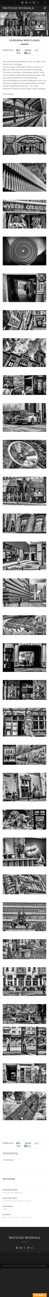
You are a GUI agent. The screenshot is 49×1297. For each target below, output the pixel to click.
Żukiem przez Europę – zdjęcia (17, 1201)
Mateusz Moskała (18, 8)
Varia (5, 1209)
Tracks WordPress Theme (15, 1266)
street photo (14, 1217)
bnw (5, 1217)
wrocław (26, 1217)
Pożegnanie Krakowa (13, 1193)
